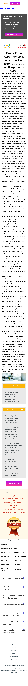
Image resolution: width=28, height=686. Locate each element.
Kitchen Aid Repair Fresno (12, 448)
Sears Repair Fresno (11, 436)
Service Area (14, 656)
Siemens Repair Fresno (12, 464)
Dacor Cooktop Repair (11, 392)
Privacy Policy (10, 665)
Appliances (7, 8)
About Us (14, 647)
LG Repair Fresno (10, 454)
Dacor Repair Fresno (11, 420)
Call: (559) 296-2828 (14, 34)
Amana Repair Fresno (11, 418)
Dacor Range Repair (11, 394)
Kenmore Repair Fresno (12, 450)
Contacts (14, 659)
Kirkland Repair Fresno (11, 468)
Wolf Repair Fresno (10, 429)
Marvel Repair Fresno (11, 470)
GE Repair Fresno (10, 452)
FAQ (5, 665)
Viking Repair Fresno (11, 438)
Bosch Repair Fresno (11, 425)
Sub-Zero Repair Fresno (12, 441)
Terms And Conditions (19, 665)
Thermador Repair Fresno (12, 427)
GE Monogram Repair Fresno (13, 445)
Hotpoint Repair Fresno (12, 416)
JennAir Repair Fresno (11, 473)
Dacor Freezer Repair (11, 397)
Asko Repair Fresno (11, 422)
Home (1, 8)
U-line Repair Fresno (11, 466)
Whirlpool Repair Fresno (12, 432)
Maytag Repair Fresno (11, 434)
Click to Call (15, 4)
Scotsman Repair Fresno (12, 459)
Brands (14, 653)
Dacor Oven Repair (10, 399)
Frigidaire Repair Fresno (12, 457)
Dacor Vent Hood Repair (12, 401)
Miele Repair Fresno (11, 475)
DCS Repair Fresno (10, 461)
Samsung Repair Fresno (12, 443)
